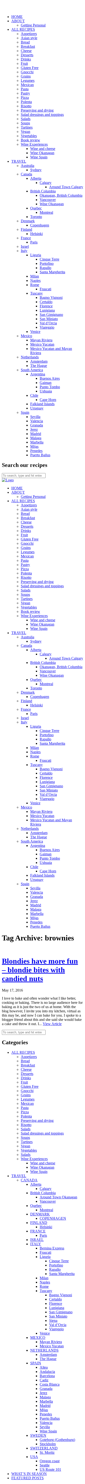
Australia (27, 166)
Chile (34, 395)
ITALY (35, 1244)
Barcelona (47, 1376)
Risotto (26, 106)
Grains (26, 76)
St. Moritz (47, 1452)
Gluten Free (29, 68)
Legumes (27, 80)
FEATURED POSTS (27, 1478)
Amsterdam (38, 361)
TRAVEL (18, 161)
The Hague (38, 366)
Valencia (36, 421)
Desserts (27, 55)
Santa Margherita (52, 272)
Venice (35, 332)
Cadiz (44, 1380)
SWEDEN (38, 1435)
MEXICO (37, 1338)
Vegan (25, 132)
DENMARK (40, 1214)
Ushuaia (46, 391)
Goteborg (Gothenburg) (57, 1440)
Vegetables (29, 136)
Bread (25, 42)
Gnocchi (27, 72)
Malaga (35, 438)
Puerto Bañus (40, 455)
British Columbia (43, 191)
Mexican (27, 85)
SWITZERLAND (44, 1448)
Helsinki (36, 234)
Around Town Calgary (66, 187)
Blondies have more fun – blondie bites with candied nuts (40, 970)
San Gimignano (51, 315)
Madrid (35, 434)
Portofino (47, 263)
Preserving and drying (37, 110)
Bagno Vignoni (51, 298)
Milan (34, 276)
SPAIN (35, 1363)
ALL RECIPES (23, 29)
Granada (36, 425)
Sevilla (35, 417)
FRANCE (38, 1231)
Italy (24, 251)
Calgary (45, 183)
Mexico (26, 336)
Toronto (36, 217)
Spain (25, 412)
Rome (34, 285)
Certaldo (46, 302)
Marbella (36, 442)
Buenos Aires (50, 378)
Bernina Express (52, 1248)
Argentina (37, 374)
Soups (25, 123)
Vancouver (48, 200)
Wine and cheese (42, 149)
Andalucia (47, 1372)
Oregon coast (50, 1461)
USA (34, 1457)
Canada (26, 174)
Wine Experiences (34, 144)
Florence (46, 306)
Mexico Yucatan (42, 344)
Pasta (25, 89)
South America (32, 370)
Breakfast (28, 46)
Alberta (35, 178)
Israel (25, 246)
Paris (34, 242)
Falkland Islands (42, 404)
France (26, 238)
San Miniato (49, 319)
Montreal (46, 212)
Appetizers (29, 34)
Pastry (25, 93)
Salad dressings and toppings (42, 115)
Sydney (36, 170)
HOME (17, 17)
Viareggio (47, 327)
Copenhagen (39, 225)
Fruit (24, 63)
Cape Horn (48, 400)
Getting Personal (33, 25)
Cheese (26, 51)
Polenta (26, 102)
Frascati (45, 289)
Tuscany (36, 293)
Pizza (25, 98)
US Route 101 (50, 1469)
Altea (44, 1367)
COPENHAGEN (53, 1218)
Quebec (36, 208)
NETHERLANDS (44, 1350)
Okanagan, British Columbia (61, 195)
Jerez (34, 429)
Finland (26, 229)
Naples (35, 281)
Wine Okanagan (42, 153)
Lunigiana (47, 310)
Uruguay (36, 408)
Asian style (29, 38)
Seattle (45, 1465)
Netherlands (30, 357)
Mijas (34, 446)
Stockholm (48, 1444)
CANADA (29, 1180)
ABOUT (18, 21)
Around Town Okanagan (58, 1197)
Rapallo (45, 268)
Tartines (27, 127)
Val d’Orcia (48, 323)
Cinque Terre (49, 259)
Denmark (28, 221)
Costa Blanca (50, 1384)
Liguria (35, 255)
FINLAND (38, 1223)
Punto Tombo (50, 387)
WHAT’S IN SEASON (29, 1474)
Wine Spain (38, 157)
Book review (30, 140)
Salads (25, 119)
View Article (52, 1024)
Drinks (26, 59)
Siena (53, 1321)
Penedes (36, 451)
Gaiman (45, 383)
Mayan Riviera (41, 340)
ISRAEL (37, 1240)
